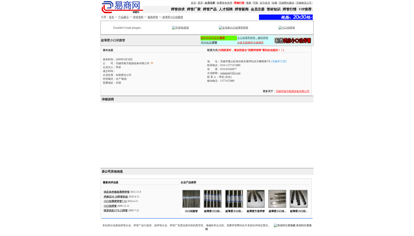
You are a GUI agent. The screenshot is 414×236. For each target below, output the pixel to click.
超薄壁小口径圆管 (172, 17)
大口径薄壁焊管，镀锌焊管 (252, 37)
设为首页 (265, 2)
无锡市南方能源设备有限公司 (292, 91)
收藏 (274, 2)
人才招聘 (226, 9)
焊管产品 (210, 9)
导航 (255, 2)
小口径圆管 (191, 211)
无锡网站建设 (286, 2)
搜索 (248, 2)
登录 (200, 2)
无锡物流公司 (304, 2)
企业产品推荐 (188, 182)
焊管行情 (289, 9)
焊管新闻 (242, 9)
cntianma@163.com (230, 73)
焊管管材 (138, 17)
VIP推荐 (305, 9)
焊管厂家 (194, 9)
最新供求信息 (110, 182)
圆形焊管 (153, 17)
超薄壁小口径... (212, 211)
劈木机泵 (206, 42)
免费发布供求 (224, 2)
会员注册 (258, 9)
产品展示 (123, 17)
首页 (193, 2)
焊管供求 (178, 9)
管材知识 (274, 9)
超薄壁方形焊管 (256, 211)
